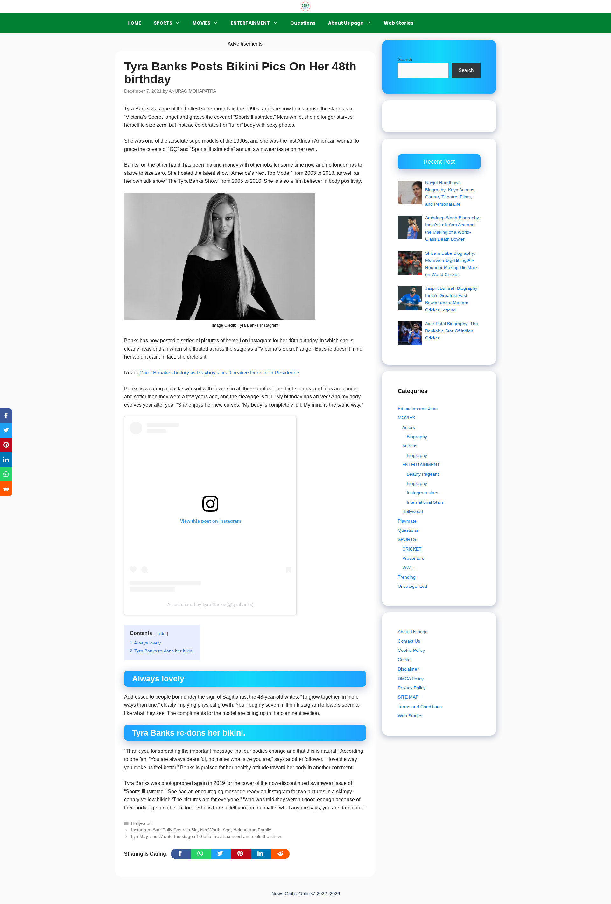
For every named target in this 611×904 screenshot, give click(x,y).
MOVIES (201, 23)
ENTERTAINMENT (250, 23)
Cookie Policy (411, 650)
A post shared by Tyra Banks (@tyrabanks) (210, 604)
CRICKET (412, 549)
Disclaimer (408, 669)
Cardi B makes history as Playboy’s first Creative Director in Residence (219, 372)
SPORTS (163, 23)
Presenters (413, 558)
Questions (302, 23)
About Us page (345, 23)
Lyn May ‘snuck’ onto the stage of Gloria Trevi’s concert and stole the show (206, 836)
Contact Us (409, 641)
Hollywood (141, 823)
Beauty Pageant (423, 474)
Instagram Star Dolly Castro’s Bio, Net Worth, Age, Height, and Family (201, 830)
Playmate (407, 520)
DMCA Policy (411, 678)
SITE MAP (408, 697)
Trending (407, 577)
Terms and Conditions (420, 706)
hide (161, 633)
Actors (408, 427)
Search (405, 59)
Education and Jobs (418, 408)
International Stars (425, 502)
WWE (407, 567)
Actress (409, 445)
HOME (134, 23)
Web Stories (398, 23)
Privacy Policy (411, 687)
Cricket (405, 659)
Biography (417, 436)
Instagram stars (422, 492)
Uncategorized (412, 586)
